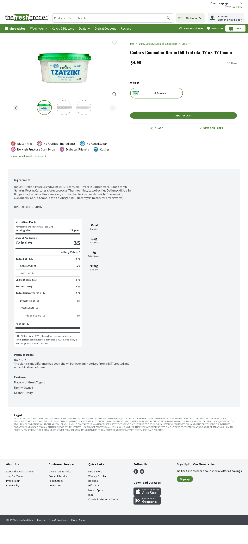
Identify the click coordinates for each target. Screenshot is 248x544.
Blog (91, 494)
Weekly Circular (97, 476)
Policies (41, 519)
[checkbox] (114, 42)
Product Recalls (58, 476)
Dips (184, 43)
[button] (200, 17)
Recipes (126, 28)
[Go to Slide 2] (64, 107)
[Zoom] (114, 94)
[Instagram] (142, 473)
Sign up (185, 479)
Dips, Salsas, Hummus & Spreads (158, 43)
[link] (191, 28)
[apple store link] (147, 494)
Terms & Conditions (57, 519)
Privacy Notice (78, 519)
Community (12, 485)
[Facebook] (135, 473)
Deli (132, 43)
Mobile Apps (95, 490)
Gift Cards (94, 485)
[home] (27, 18)
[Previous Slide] (16, 107)
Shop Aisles (17, 28)
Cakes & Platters (63, 28)
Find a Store (95, 471)
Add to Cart (184, 115)
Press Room (13, 480)
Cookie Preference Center (103, 499)
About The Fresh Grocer (20, 471)
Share (159, 128)
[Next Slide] (113, 107)
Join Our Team (14, 476)
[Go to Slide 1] (44, 107)
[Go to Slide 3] (84, 107)
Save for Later (213, 128)
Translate (237, 7)
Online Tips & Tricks (60, 471)
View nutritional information (30, 156)
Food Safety (56, 480)
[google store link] (147, 503)
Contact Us (55, 485)
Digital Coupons (105, 28)
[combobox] (63, 18)
